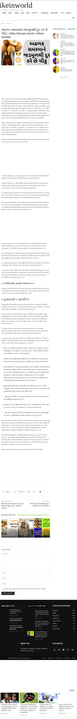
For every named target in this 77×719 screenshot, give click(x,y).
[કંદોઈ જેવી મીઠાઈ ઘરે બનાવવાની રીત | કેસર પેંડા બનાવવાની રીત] (4, 611)
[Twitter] (68, 650)
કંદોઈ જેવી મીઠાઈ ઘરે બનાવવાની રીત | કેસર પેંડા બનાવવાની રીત (16, 611)
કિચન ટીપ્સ (63, 58)
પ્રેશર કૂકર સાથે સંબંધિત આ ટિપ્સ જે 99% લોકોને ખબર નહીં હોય (68, 62)
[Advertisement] (25, 83)
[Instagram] (59, 650)
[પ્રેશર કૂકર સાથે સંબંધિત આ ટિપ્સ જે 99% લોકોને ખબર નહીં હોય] (56, 61)
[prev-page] (2, 541)
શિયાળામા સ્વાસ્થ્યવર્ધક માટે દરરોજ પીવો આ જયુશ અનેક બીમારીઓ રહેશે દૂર (12, 506)
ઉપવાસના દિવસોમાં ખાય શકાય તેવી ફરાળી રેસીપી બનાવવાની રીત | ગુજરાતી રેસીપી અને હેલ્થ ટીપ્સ (42, 533)
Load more (63, 77)
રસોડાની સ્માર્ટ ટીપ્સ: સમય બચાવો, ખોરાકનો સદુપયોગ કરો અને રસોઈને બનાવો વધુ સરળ (9, 534)
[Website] (72, 650)
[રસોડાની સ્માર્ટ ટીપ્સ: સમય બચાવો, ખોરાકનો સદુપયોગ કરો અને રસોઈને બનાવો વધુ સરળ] (9, 527)
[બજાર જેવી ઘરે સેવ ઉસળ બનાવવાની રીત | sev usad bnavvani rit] (4, 627)
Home (3, 23)
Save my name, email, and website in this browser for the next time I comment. (25, 588)
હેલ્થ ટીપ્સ (8, 23)
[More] (40, 492)
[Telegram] (63, 650)
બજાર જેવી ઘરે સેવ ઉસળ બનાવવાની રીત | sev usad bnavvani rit (16, 627)
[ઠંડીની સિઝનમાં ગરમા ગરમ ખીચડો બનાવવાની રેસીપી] (56, 69)
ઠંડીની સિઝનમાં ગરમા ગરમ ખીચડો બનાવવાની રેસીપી (67, 70)
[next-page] (6, 541)
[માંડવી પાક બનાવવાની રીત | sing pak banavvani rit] (4, 620)
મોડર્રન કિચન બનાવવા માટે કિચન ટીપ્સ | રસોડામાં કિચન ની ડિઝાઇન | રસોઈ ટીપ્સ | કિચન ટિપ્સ (25, 533)
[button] (73, 17)
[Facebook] (54, 650)
